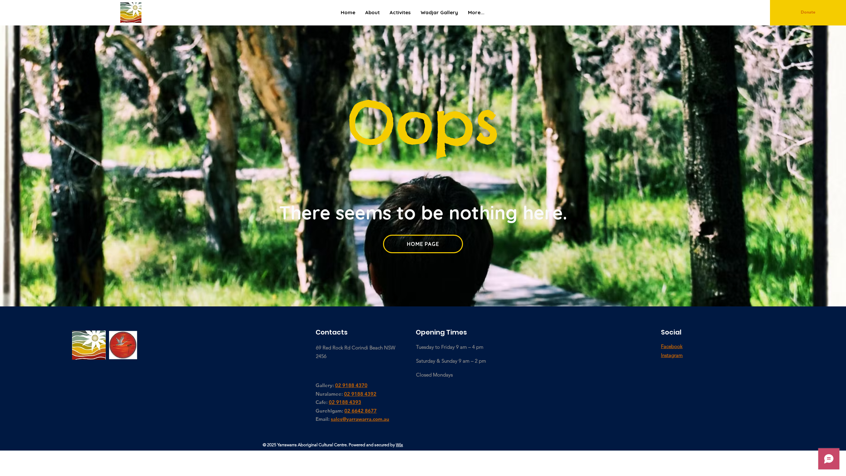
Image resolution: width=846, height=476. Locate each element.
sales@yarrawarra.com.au (360, 419)
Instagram (672, 355)
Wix (399, 444)
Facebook (671, 346)
